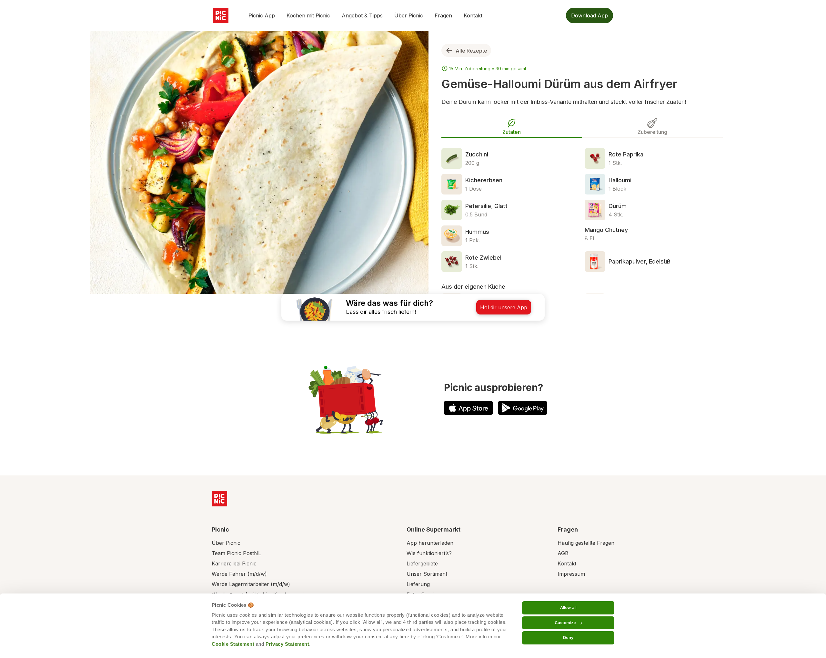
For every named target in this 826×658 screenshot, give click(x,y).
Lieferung (418, 584)
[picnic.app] (220, 15)
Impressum (571, 574)
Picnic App (261, 15)
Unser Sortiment (427, 574)
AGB (563, 553)
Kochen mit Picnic (308, 15)
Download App (589, 15)
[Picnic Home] (219, 498)
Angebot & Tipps (362, 15)
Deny (568, 637)
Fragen (443, 15)
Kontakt (473, 15)
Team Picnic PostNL (236, 553)
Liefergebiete (422, 563)
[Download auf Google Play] (522, 408)
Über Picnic (408, 15)
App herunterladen (430, 543)
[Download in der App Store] (468, 408)
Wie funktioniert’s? (429, 553)
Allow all (568, 607)
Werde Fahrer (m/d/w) (239, 574)
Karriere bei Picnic (234, 563)
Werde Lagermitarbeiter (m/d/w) (251, 584)
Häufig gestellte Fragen (586, 543)
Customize (565, 622)
